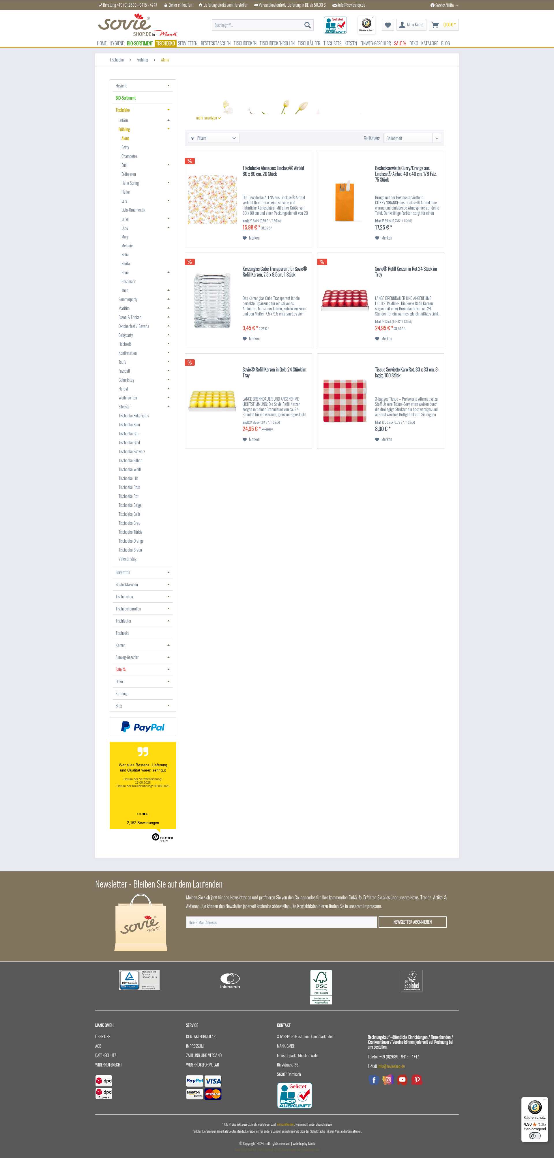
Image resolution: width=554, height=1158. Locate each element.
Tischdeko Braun (130, 550)
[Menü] (544, 1100)
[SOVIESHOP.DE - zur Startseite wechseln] (137, 24)
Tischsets (122, 633)
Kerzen (121, 645)
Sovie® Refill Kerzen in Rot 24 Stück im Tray (406, 272)
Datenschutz (105, 1055)
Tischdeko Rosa (130, 487)
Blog (119, 706)
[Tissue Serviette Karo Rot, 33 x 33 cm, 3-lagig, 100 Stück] (344, 401)
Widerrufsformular (202, 1065)
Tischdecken (124, 596)
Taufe (122, 362)
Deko (119, 681)
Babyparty (126, 335)
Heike (125, 192)
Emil (124, 165)
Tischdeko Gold (129, 442)
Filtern (201, 138)
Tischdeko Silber (130, 460)
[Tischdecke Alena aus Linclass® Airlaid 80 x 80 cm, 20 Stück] (212, 199)
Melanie (127, 245)
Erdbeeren (128, 174)
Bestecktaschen (127, 584)
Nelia (125, 254)
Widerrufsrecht (108, 1065)
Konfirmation (128, 353)
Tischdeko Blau (129, 424)
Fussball (124, 371)
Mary (124, 237)
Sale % (121, 669)
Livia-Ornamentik (133, 210)
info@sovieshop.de (351, 5)
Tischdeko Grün (129, 433)
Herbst (123, 389)
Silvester (125, 407)
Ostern (123, 120)
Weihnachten (128, 398)
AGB (98, 1046)
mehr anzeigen (207, 118)
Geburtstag (126, 380)
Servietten (123, 572)
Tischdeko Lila (128, 478)
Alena (125, 138)
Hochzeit (125, 344)
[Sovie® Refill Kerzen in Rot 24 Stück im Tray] (344, 300)
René (125, 272)
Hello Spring (130, 183)
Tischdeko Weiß (130, 469)
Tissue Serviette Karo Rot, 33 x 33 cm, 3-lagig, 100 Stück (407, 373)
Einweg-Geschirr (127, 657)
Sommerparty (128, 299)
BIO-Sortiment (126, 98)
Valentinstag (127, 559)
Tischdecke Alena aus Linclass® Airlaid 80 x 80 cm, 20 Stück (273, 171)
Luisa (125, 219)
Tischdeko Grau (129, 523)
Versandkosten (285, 1124)
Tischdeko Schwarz (132, 451)
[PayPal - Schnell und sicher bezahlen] (142, 726)
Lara (124, 201)
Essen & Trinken (130, 317)
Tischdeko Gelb (129, 514)
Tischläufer (123, 621)
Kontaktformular (201, 1036)
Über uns (102, 1036)
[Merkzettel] (388, 25)
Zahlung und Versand (204, 1055)
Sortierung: (372, 138)
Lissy (124, 228)
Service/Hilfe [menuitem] (445, 5)
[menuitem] (263, 22)
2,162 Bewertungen (143, 823)
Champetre (129, 156)
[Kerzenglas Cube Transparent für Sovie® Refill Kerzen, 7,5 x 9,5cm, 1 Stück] (212, 300)
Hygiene (121, 86)
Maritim (124, 308)
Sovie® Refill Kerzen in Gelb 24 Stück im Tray (274, 373)
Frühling (124, 129)
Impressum (195, 1046)
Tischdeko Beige (130, 505)
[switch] (535, 1135)
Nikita (125, 263)
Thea (124, 290)
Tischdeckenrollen (128, 609)
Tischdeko (123, 110)
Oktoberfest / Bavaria (134, 326)
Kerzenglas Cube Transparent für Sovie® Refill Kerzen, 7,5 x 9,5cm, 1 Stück (275, 272)
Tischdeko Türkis (130, 532)
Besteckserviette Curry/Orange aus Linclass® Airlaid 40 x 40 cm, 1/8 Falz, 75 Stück (406, 174)
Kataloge (122, 693)
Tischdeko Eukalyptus (134, 415)
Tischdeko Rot (128, 496)
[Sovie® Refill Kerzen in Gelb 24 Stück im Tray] (212, 401)
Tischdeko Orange (131, 541)
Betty (125, 147)
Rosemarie (128, 281)
